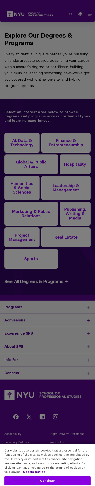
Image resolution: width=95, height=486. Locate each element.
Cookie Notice (34, 472)
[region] (47, 465)
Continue (47, 480)
